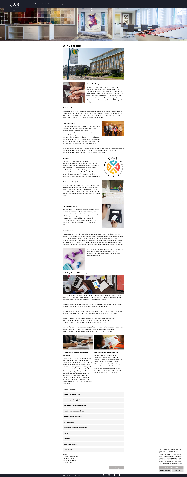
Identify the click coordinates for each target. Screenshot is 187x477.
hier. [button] (181, 463)
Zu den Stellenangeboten (116, 468)
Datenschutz (66, 475)
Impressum (77, 475)
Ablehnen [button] (177, 470)
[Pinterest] (114, 475)
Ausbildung (59, 4)
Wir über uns (50, 4)
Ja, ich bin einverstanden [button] (171, 467)
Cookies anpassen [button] (165, 470)
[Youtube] (120, 475)
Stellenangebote (38, 4)
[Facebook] (104, 475)
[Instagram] (109, 475)
